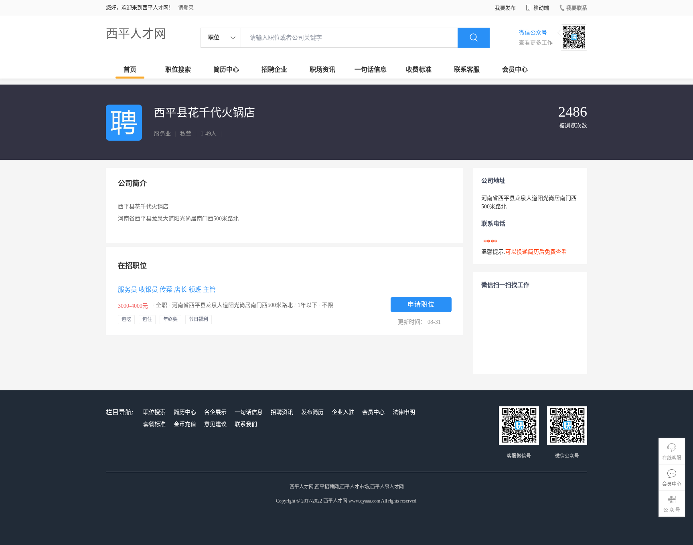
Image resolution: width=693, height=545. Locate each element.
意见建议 (215, 424)
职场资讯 (322, 69)
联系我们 (246, 424)
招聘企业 (274, 69)
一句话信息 (371, 69)
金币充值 (185, 424)
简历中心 (226, 69)
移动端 (540, 8)
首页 (130, 69)
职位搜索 (178, 69)
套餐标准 (154, 424)
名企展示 (215, 412)
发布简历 (312, 412)
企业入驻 (343, 412)
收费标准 (419, 69)
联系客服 (467, 69)
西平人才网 (136, 33)
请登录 (186, 7)
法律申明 (404, 412)
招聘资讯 (282, 412)
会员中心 (515, 69)
